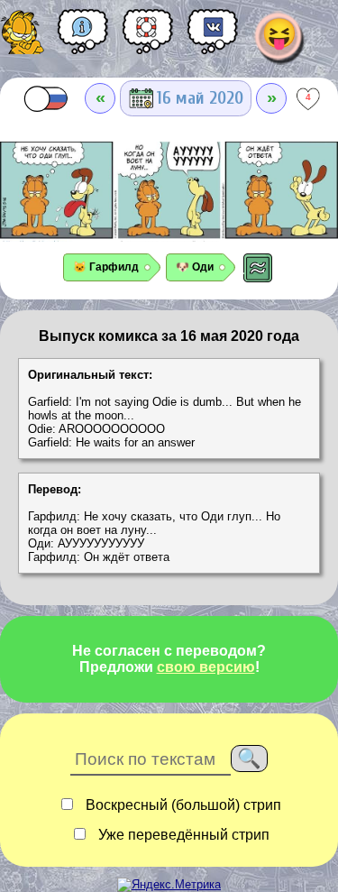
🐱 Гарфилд (106, 267)
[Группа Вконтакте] (213, 38)
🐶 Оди (195, 267)
